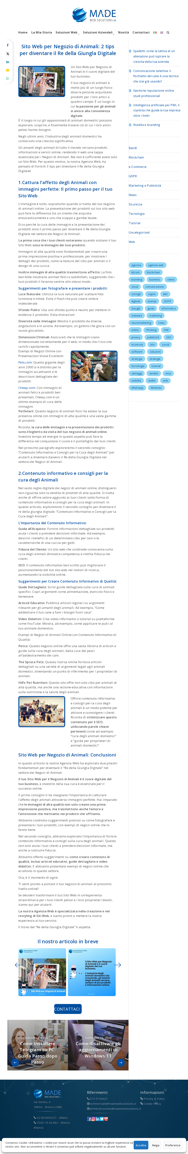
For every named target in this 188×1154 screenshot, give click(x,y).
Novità (123, 32)
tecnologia (137, 366)
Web (132, 242)
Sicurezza (135, 204)
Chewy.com (26, 388)
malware (136, 315)
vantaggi (136, 373)
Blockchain (136, 157)
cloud (134, 286)
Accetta (141, 1145)
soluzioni (155, 351)
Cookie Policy (152, 1103)
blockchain (153, 272)
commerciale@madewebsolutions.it (113, 1103)
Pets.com (25, 362)
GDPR (133, 176)
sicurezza (137, 344)
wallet (152, 380)
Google (135, 308)
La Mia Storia (41, 32)
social (165, 344)
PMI (166, 330)
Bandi (133, 148)
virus (168, 373)
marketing (155, 315)
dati (165, 294)
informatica (169, 308)
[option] (41, 972)
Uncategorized (139, 232)
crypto (152, 294)
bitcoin (135, 272)
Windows (156, 387)
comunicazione (154, 286)
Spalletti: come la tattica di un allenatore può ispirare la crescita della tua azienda (154, 56)
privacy (135, 337)
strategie (155, 359)
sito (152, 344)
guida (151, 308)
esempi (152, 301)
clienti (170, 279)
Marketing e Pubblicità (145, 185)
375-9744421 (99, 1098)
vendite (153, 373)
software (136, 351)
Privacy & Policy (154, 1098)
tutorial (156, 366)
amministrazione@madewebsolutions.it (115, 1108)
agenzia (136, 265)
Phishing (151, 330)
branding (136, 279)
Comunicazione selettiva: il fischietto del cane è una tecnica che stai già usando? (156, 76)
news (161, 322)
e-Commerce (138, 167)
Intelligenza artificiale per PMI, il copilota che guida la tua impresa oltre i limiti (156, 110)
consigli (136, 294)
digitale (135, 301)
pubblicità (153, 337)
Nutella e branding (146, 125)
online (135, 330)
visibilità (136, 380)
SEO (168, 337)
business (154, 279)
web (165, 380)
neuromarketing (141, 322)
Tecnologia (137, 214)
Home (23, 32)
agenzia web (156, 265)
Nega (155, 1145)
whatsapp (137, 387)
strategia (136, 359)
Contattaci (141, 32)
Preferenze (172, 1145)
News (133, 195)
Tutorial (134, 223)
